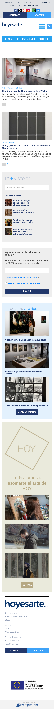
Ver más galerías (27, 411)
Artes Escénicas (12, 631)
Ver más (27, 585)
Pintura (12, 142)
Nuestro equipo (11, 643)
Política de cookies (13, 637)
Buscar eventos (13, 195)
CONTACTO (14, 15)
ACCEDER (39, 15)
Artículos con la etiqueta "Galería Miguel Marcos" (26, 39)
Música (8, 625)
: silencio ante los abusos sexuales (21, 202)
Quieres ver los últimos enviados (22, 277)
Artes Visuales (8, 87)
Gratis (5, 142)
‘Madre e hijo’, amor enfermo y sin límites (23, 221)
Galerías (20, 87)
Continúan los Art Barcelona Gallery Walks (24, 91)
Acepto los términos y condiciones (24, 283)
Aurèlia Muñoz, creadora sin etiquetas (24, 211)
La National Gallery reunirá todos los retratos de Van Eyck (23, 231)
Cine (7, 628)
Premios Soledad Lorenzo (16, 616)
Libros (7, 619)
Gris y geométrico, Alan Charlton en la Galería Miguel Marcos (26, 147)
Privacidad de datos (13, 640)
